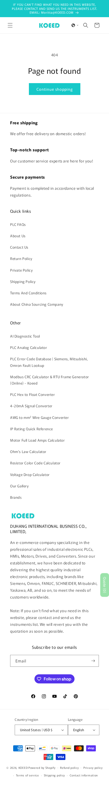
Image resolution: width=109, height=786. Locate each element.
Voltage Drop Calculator (30, 474)
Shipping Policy (23, 281)
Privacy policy (93, 768)
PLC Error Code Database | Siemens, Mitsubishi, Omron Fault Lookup (49, 362)
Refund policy (69, 768)
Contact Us (19, 247)
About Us (18, 235)
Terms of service (27, 775)
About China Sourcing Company (36, 304)
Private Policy (21, 270)
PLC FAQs (18, 224)
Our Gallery (19, 485)
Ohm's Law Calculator (28, 451)
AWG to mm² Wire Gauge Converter (39, 417)
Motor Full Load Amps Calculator (37, 440)
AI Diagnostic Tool (25, 336)
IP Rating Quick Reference (31, 428)
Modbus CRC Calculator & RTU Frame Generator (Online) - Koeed (49, 380)
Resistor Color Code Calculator (35, 462)
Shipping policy (54, 775)
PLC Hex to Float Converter (32, 394)
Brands (16, 497)
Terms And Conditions (28, 292)
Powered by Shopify (42, 767)
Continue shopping (55, 89)
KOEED (23, 767)
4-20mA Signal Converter (31, 405)
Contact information (84, 775)
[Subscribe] (93, 661)
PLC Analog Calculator (28, 347)
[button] (10, 25)
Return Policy (21, 258)
